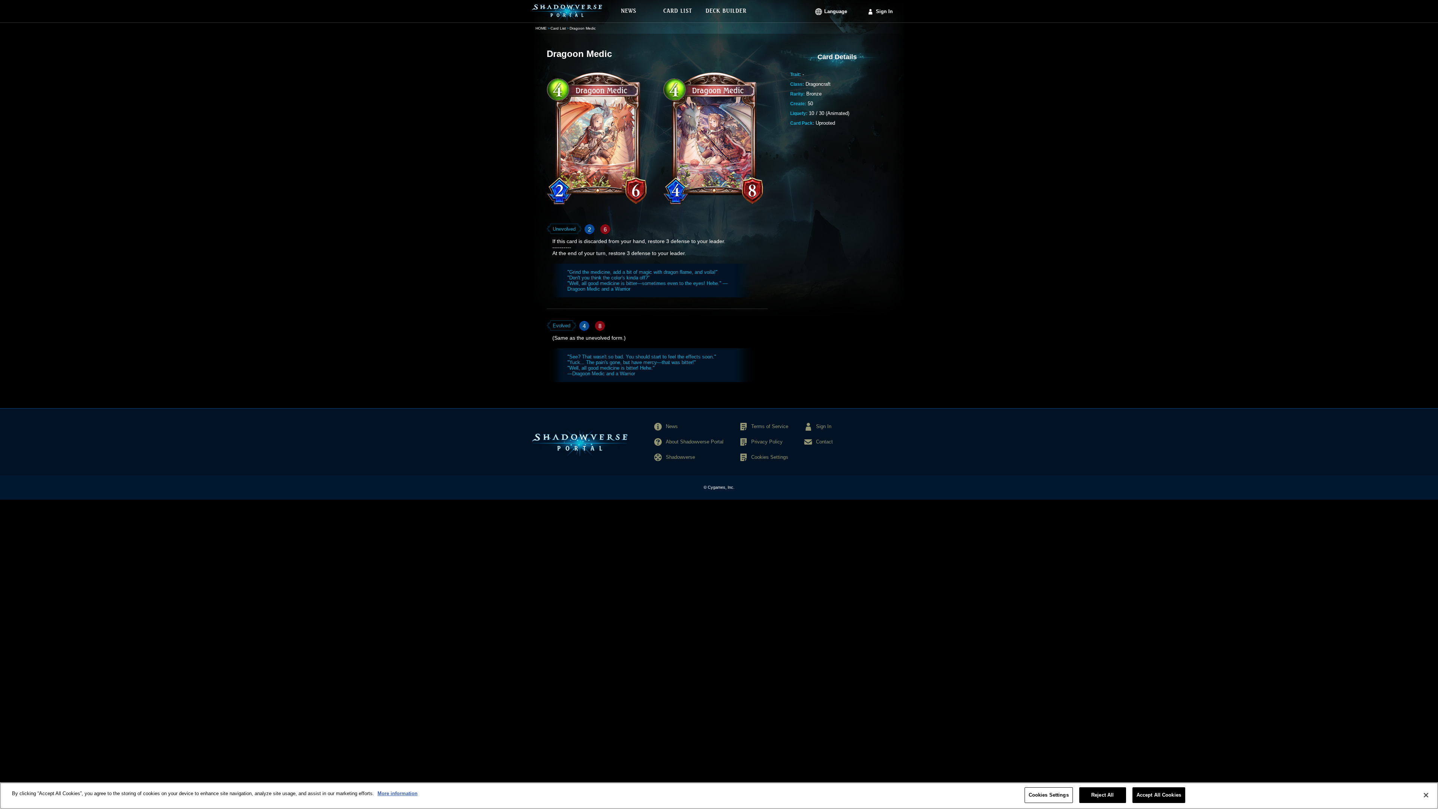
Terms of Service (769, 426)
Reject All (1102, 795)
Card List (558, 28)
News (672, 426)
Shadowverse (680, 457)
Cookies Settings (1049, 795)
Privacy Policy (767, 442)
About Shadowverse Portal (694, 442)
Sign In (884, 11)
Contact (824, 442)
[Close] (1426, 795)
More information (397, 793)
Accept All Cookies (1159, 795)
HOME (541, 28)
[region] (719, 795)
